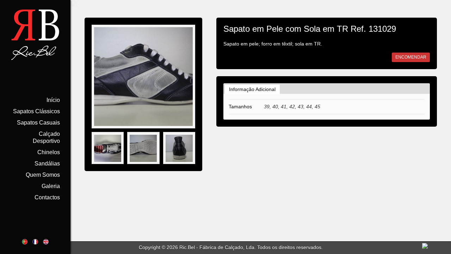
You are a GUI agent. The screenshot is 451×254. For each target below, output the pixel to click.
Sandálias (47, 164)
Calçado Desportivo (46, 137)
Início (53, 100)
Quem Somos (43, 175)
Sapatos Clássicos (36, 111)
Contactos (47, 197)
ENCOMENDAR (410, 57)
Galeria (51, 186)
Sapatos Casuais (38, 123)
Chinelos (48, 152)
